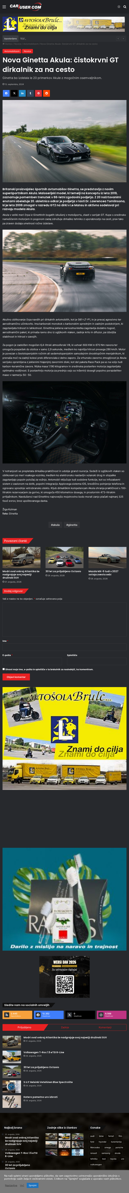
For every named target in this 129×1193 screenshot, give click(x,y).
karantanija (116, 1141)
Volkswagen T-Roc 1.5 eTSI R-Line (44, 1052)
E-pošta (8, 655)
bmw (101, 1136)
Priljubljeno (24, 1027)
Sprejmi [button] (32, 1185)
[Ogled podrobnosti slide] (64, 24)
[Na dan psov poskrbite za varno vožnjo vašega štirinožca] (77, 1144)
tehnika (93, 1159)
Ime (5, 641)
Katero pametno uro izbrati (41, 1097)
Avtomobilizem (30, 43)
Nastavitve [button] (11, 1185)
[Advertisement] (64, 818)
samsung (106, 1153)
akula (56, 525)
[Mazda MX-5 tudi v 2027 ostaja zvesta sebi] (107, 557)
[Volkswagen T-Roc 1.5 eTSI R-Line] (12, 1057)
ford (92, 1141)
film (120, 1136)
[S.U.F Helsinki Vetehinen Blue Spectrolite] (12, 1086)
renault (93, 1153)
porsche (119, 1147)
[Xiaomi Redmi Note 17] (64, 1152)
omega (107, 1147)
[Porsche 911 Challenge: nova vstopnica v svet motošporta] (51, 1152)
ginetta (72, 525)
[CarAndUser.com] (26, 6)
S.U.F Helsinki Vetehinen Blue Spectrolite (48, 1082)
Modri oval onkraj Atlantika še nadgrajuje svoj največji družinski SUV (21, 574)
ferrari (111, 1136)
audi (92, 1136)
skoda (117, 1153)
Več (22, 1185)
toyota (113, 1159)
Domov (8, 43)
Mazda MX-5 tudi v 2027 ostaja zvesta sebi (103, 573)
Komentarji (105, 1027)
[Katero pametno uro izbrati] (12, 1101)
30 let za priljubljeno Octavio (63, 571)
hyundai (102, 1141)
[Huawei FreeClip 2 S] (77, 1152)
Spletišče (72, 655)
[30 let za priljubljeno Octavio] (64, 557)
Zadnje (65, 1027)
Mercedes (95, 1147)
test (104, 1159)
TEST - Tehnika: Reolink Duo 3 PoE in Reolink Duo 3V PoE (50, 38)
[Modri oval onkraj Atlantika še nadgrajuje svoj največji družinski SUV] (21, 557)
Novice (18, 43)
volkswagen (96, 1164)
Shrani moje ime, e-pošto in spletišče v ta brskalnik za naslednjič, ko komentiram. (49, 669)
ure (122, 1159)
